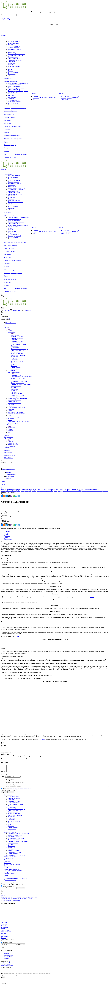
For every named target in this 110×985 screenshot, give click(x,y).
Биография (15, 491)
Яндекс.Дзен (10, 476)
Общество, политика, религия (42, 491)
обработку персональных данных (21, 788)
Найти (2, 977)
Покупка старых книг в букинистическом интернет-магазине (19, 897)
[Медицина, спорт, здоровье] (16, 134)
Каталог (10, 330)
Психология (11, 489)
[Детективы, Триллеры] (16, 109)
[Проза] (16, 140)
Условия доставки (6, 931)
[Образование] (16, 38)
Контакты (3, 938)
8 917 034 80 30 (5, 18)
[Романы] (16, 149)
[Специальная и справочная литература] (16, 152)
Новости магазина (7, 886)
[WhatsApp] (14, 496)
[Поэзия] (16, 131)
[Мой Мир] (7, 496)
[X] (9, 496)
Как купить (11, 441)
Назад (9, 329)
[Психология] (16, 77)
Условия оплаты (5, 930)
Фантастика (98, 491)
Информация (4, 927)
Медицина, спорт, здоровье (59, 491)
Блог (2, 935)
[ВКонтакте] (2, 496)
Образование (15, 335)
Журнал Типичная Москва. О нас (10, 900)
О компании (11, 427)
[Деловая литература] (16, 156)
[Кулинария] (16, 118)
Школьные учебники (17, 375)
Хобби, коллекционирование (86, 491)
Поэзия (69, 491)
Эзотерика (75, 491)
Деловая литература (77, 489)
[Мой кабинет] (1, 33)
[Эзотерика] (16, 128)
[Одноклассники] (4, 496)
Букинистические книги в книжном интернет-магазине (17, 898)
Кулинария (105, 491)
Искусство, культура (24, 491)
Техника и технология (64, 489)
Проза (32, 491)
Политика (4, 925)
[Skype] (16, 496)
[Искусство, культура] (16, 143)
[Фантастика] (16, 122)
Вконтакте (9, 472)
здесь (17, 636)
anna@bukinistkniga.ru (8, 469)
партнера (42, 739)
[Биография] (16, 146)
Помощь (3, 928)
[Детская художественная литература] (16, 106)
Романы (9, 491)
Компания (4, 922)
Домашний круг (53, 489)
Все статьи (4, 895)
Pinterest (8, 478)
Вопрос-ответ (5, 936)
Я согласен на (17, 788)
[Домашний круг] (16, 112)
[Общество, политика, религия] (16, 137)
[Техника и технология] (16, 115)
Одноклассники (11, 474)
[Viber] (11, 496)
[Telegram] (19, 496)
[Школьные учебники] (16, 80)
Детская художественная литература (38, 489)
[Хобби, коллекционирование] (16, 125)
